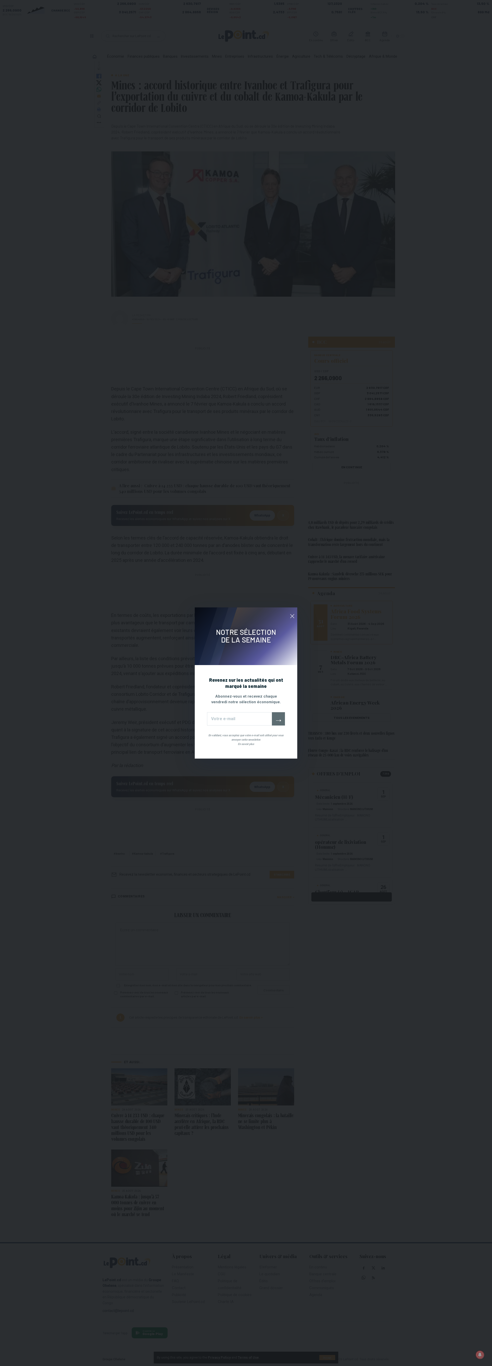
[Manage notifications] (480, 1355)
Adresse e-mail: (239, 719)
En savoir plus (246, 744)
